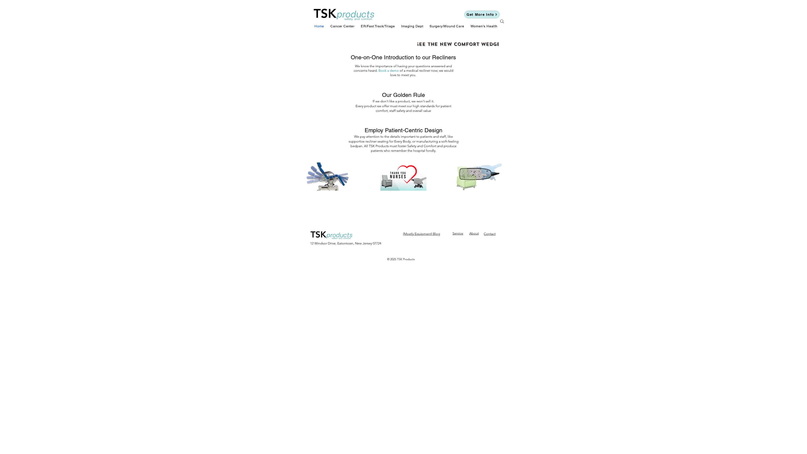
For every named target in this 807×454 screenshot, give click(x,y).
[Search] (502, 21)
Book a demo (388, 71)
